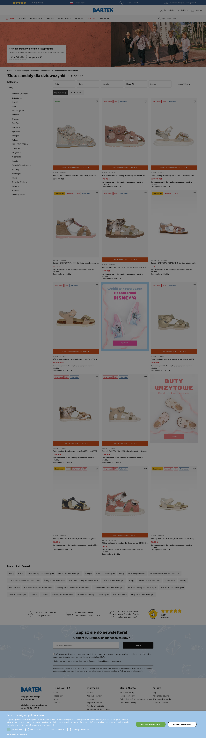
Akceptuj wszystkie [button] (150, 724)
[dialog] (103, 369)
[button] (69, 734)
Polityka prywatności (45, 725)
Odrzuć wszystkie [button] (182, 724)
